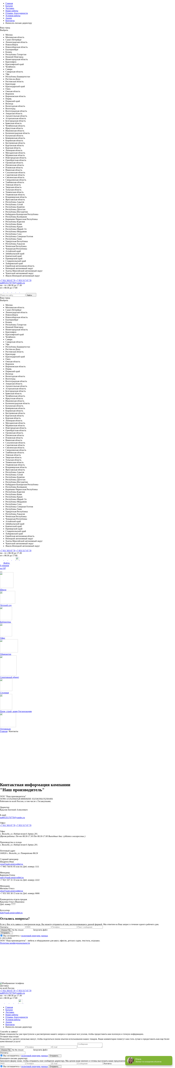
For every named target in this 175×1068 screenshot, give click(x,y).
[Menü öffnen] (1, 571)
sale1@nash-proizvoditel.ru (12, 877)
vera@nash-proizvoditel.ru (11, 864)
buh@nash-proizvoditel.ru (11, 913)
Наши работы (11, 11)
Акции (8, 18)
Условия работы (12, 15)
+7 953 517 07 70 (23, 280)
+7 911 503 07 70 (7, 280)
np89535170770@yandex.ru (12, 283)
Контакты (10, 20)
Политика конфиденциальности (15, 943)
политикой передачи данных (34, 936)
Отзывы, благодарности (16, 13)
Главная (9, 3)
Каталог (9, 6)
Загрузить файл (40, 930)
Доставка (9, 8)
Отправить (5, 933)
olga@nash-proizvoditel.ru (11, 891)
